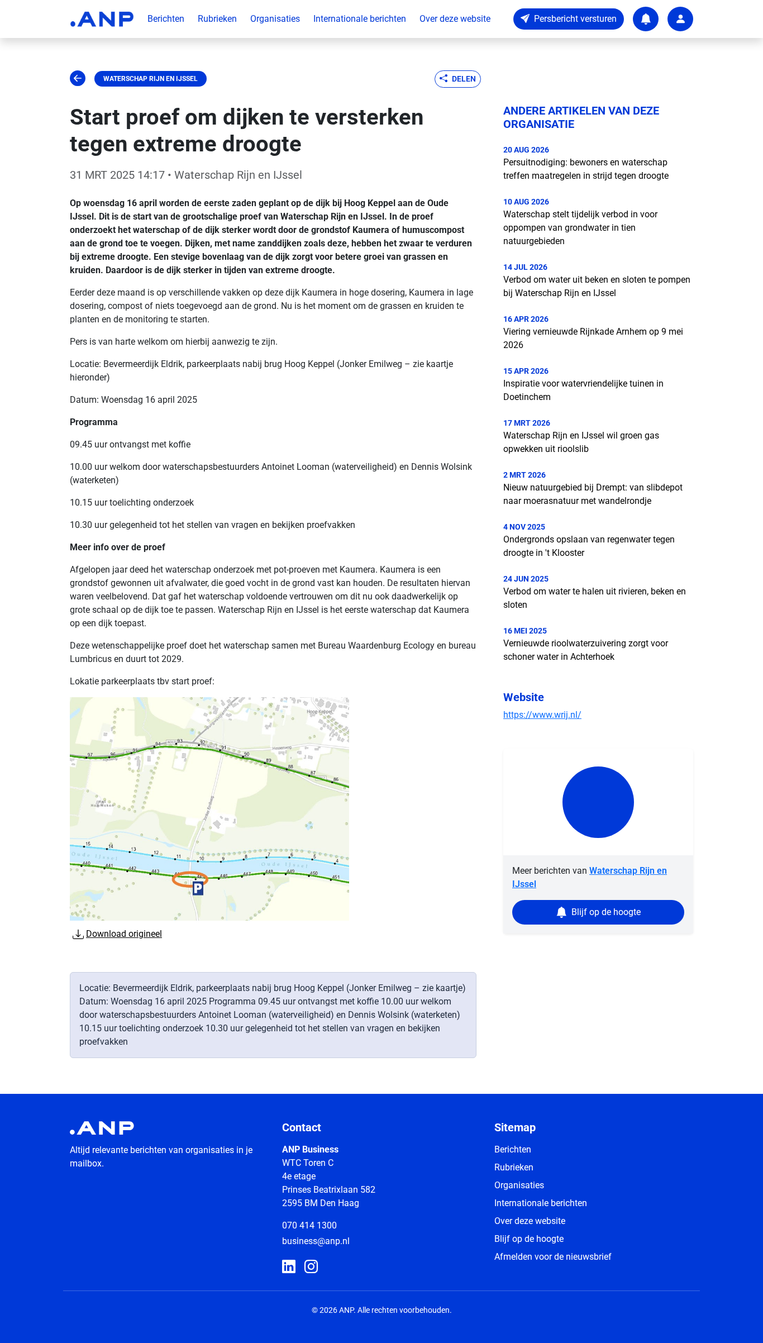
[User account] (680, 19)
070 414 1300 (309, 1225)
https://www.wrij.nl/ (542, 714)
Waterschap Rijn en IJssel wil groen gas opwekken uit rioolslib (581, 442)
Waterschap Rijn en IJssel (150, 79)
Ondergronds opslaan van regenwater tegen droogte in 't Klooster (589, 546)
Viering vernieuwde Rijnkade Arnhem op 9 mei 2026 (593, 338)
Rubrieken (217, 18)
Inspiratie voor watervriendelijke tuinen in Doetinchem (583, 390)
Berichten (165, 18)
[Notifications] (646, 19)
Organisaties (275, 18)
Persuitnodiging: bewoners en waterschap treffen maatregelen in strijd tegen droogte (586, 169)
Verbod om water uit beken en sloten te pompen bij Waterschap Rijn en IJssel (596, 286)
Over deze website (454, 18)
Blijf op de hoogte (529, 1239)
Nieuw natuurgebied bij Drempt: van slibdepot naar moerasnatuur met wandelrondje (593, 494)
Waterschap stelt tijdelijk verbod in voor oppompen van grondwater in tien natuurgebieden (580, 227)
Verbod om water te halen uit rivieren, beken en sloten (594, 598)
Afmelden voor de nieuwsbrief (553, 1256)
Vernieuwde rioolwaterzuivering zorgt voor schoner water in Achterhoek (585, 650)
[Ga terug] (77, 79)
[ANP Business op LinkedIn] (288, 1267)
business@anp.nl (316, 1241)
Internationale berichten (359, 18)
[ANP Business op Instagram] (311, 1267)
